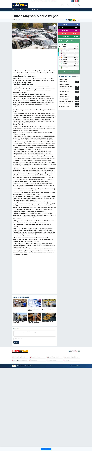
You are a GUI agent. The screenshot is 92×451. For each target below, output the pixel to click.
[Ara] (79, 5)
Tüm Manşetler (34, 360)
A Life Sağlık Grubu (46, 449)
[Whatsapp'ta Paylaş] (71, 20)
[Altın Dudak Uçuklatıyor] (49, 316)
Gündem (14, 9)
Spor (23, 9)
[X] (72, 351)
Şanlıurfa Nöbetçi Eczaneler (19, 357)
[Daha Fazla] (74, 20)
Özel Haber (28, 9)
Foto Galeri (61, 5)
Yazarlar (75, 5)
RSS (15, 365)
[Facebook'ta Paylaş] (66, 20)
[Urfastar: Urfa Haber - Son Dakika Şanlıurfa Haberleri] (20, 5)
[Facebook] (70, 351)
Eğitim (34, 9)
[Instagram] (74, 351)
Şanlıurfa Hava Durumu (35, 357)
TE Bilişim (78, 365)
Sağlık (19, 9)
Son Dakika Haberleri (52, 360)
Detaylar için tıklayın (68, 71)
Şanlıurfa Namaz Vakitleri (53, 357)
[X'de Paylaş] (69, 20)
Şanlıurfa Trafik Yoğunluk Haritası (71, 357)
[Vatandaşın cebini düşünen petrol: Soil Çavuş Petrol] (49, 303)
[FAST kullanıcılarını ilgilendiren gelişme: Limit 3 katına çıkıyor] (34, 316)
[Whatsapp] (79, 351)
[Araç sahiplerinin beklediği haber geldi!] (20, 316)
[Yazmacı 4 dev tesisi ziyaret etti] (20, 303)
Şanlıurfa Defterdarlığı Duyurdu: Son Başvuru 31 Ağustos (34, 309)
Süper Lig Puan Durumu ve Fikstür (20, 360)
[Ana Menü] (79, 10)
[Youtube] (76, 351)
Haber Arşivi (67, 360)
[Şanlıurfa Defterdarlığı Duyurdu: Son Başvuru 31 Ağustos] (34, 303)
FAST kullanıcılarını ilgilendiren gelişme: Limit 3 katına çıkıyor (34, 322)
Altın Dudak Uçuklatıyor (47, 321)
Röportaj (39, 9)
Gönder (16, 342)
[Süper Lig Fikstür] (78, 76)
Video (68, 5)
